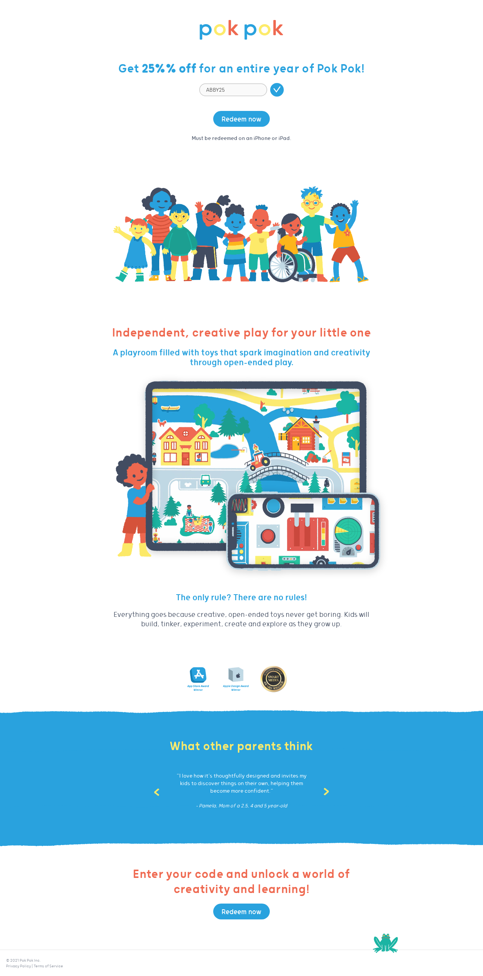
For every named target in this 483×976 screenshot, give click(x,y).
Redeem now (241, 118)
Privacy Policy (18, 965)
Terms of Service (48, 965)
